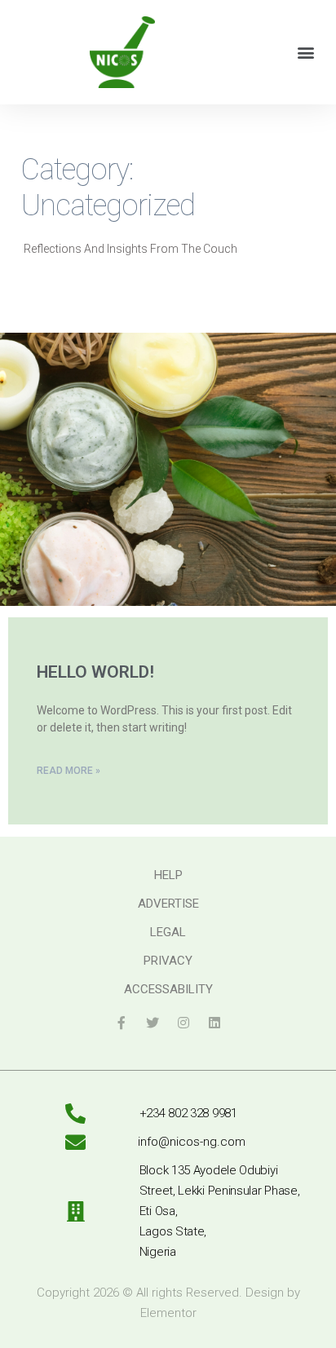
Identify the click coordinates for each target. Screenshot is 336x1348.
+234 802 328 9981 (188, 1113)
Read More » (68, 770)
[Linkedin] (214, 1022)
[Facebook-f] (121, 1022)
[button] (306, 51)
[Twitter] (152, 1022)
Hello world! (95, 672)
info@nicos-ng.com (191, 1141)
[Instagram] (183, 1022)
